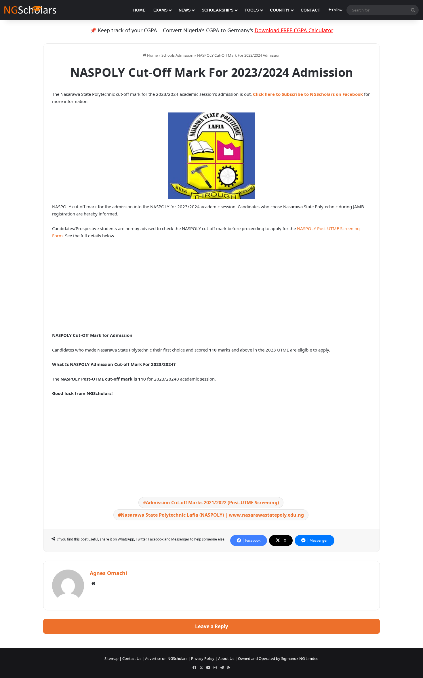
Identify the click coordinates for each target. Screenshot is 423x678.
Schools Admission (177, 55)
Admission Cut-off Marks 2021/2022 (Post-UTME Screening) (212, 502)
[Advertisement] (211, 287)
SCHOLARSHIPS (217, 10)
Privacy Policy (202, 658)
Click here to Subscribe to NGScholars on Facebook (308, 94)
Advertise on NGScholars (166, 658)
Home (152, 55)
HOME (139, 10)
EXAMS (160, 10)
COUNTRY (279, 10)
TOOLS (252, 10)
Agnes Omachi (108, 573)
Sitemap (111, 658)
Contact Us (131, 658)
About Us (226, 658)
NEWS (184, 10)
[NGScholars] (30, 10)
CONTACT (310, 10)
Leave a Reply (211, 626)
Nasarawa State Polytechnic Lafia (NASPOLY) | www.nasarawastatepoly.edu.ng (212, 515)
